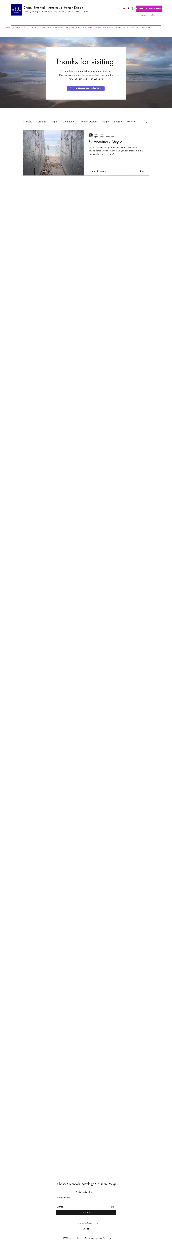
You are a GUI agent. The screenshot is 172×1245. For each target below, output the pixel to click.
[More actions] (143, 135)
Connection (69, 121)
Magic (105, 121)
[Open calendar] (112, 1207)
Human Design (88, 121)
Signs (54, 121)
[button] (145, 121)
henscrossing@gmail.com (151, 15)
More (130, 121)
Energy (118, 121)
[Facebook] (128, 8)
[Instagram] (132, 8)
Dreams (41, 121)
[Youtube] (124, 8)
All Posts (27, 121)
